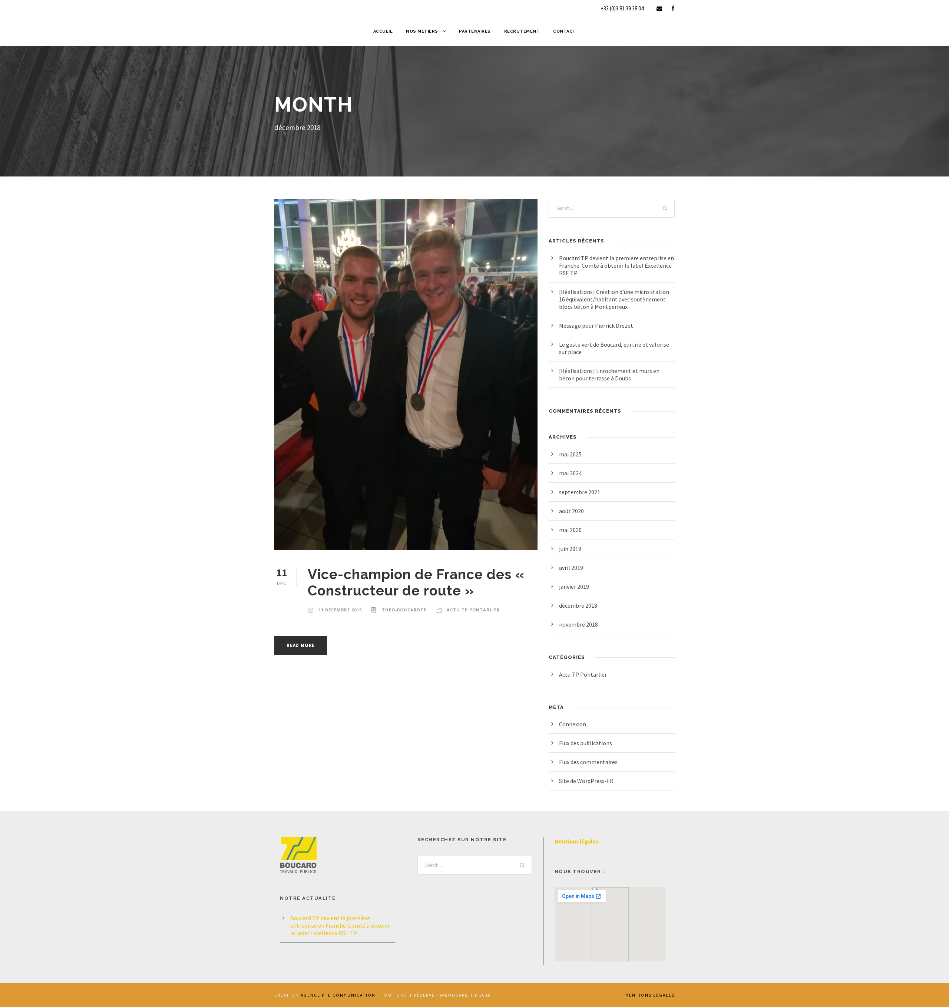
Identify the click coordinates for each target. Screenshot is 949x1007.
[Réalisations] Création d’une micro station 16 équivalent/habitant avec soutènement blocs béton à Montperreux (614, 299)
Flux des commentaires (588, 762)
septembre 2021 (579, 492)
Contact (564, 31)
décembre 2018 (578, 605)
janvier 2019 (574, 586)
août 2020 (571, 511)
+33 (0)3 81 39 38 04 (622, 8)
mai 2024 (570, 473)
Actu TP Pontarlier (473, 610)
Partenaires (475, 31)
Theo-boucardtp (404, 610)
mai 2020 (570, 530)
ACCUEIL (383, 31)
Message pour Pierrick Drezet (596, 325)
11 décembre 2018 (340, 610)
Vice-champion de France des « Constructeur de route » (416, 582)
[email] (659, 8)
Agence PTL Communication (338, 995)
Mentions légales (576, 841)
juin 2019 (570, 548)
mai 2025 (570, 454)
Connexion (572, 724)
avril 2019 (571, 567)
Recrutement (522, 31)
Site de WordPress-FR (586, 781)
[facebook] (673, 8)
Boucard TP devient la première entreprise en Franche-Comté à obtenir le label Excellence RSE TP (616, 265)
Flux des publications (585, 743)
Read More (301, 645)
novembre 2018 (578, 624)
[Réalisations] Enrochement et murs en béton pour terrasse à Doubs (609, 374)
